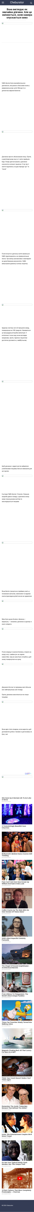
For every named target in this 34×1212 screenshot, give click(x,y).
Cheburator (17, 2)
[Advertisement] (17, 62)
